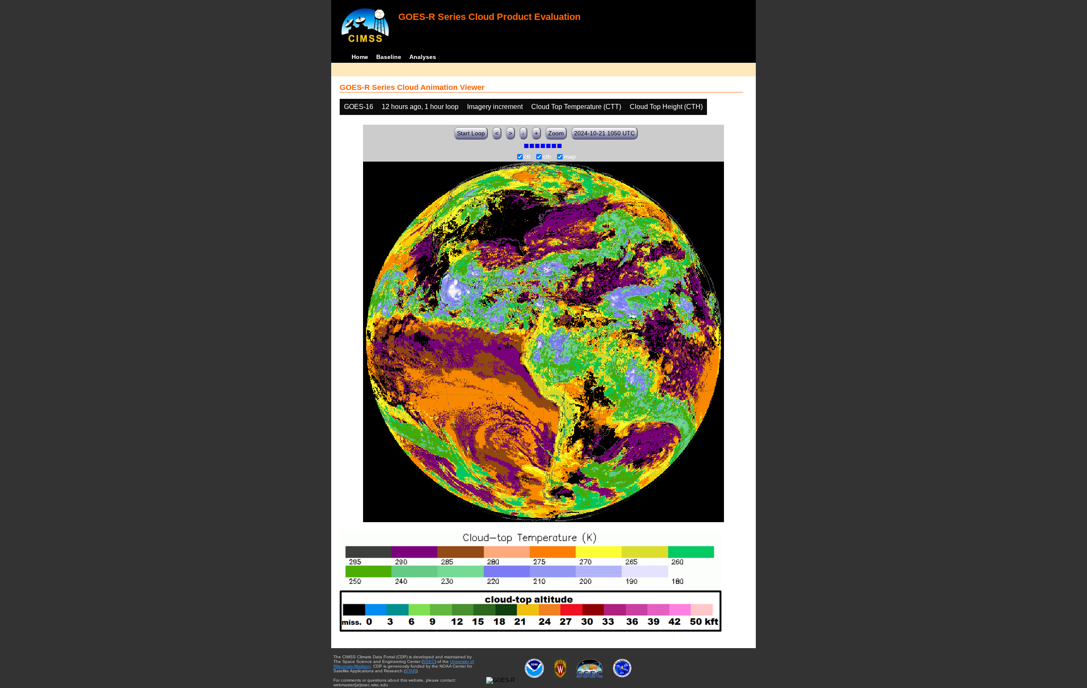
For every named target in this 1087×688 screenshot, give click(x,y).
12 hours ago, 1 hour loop (420, 106)
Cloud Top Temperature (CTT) (576, 106)
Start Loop (471, 133)
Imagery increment (495, 106)
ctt (527, 157)
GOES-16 (358, 106)
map (570, 157)
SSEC (429, 661)
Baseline (388, 56)
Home (360, 56)
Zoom (556, 133)
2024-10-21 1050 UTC (604, 133)
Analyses (422, 56)
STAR (410, 670)
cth (547, 157)
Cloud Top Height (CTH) (666, 106)
